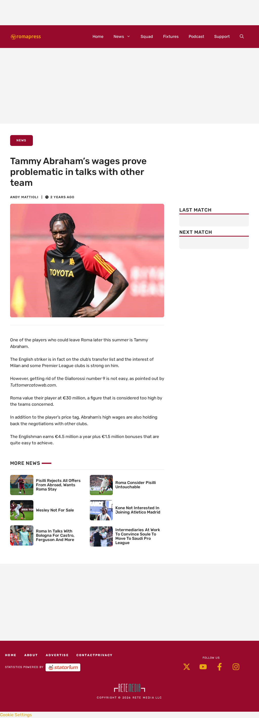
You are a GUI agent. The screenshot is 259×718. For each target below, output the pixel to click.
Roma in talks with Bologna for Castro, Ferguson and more (55, 535)
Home (98, 36)
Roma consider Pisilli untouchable (135, 484)
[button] (242, 36)
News (119, 36)
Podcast (196, 36)
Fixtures (171, 36)
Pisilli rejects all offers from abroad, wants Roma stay (58, 485)
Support (222, 36)
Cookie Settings (16, 714)
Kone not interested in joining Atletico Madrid (137, 510)
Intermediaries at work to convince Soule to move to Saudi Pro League (137, 536)
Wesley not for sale (55, 510)
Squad (147, 36)
